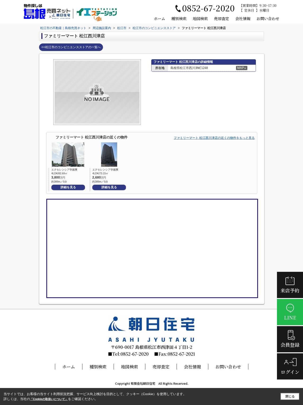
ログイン (290, 371)
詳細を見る (68, 187)
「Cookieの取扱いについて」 (49, 399)
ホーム (159, 18)
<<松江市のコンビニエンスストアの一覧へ (71, 47)
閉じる (290, 396)
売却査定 (221, 18)
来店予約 (290, 290)
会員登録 (290, 344)
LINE (290, 317)
